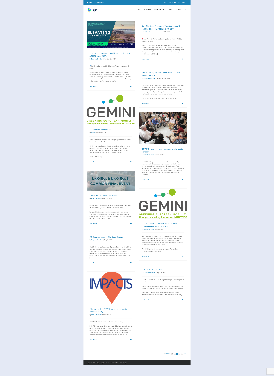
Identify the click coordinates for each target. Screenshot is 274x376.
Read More (92, 86)
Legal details (172, 2)
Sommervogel (123, 362)
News (170, 9)
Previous (167, 353)
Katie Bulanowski (149, 155)
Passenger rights (159, 9)
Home (138, 9)
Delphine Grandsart (97, 59)
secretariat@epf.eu (98, 2)
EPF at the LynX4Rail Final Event (103, 195)
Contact (178, 9)
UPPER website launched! (152, 269)
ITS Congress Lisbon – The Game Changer (106, 237)
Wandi (93, 133)
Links (164, 2)
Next (185, 353)
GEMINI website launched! (100, 129)
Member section (182, 2)
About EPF (147, 9)
